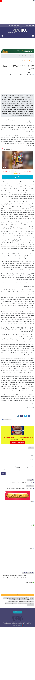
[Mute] (6, 167)
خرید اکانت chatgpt (22, 603)
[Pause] (3, 167)
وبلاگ (25, 56)
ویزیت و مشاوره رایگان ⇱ (17, 442)
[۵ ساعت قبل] (30, 577)
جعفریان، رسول (19, 56)
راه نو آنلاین (26, 598)
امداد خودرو (14, 603)
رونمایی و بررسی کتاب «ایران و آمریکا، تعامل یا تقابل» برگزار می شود (19, 482)
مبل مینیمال (6, 598)
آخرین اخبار (30, 480)
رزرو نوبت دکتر (30, 605)
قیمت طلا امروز (22, 601)
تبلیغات (12, 25)
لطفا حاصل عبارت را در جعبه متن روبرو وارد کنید (23, 467)
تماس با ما (18, 25)
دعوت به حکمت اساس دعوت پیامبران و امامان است (18, 67)
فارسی (33, 25)
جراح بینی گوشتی (29, 600)
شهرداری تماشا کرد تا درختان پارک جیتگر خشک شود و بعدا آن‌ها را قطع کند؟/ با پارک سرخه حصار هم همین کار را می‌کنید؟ (13, 576)
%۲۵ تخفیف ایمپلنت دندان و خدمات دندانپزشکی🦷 (18, 437)
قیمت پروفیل (11, 601)
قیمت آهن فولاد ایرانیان (14, 600)
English (27, 25)
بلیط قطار (16, 601)
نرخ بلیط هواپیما (8, 603)
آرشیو (9, 25)
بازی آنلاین (21, 598)
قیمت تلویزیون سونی (13, 598)
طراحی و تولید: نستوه (17, 625)
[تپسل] (2, 50)
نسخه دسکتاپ (17, 612)
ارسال (3, 473)
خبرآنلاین (17, 30)
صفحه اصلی (30, 56)
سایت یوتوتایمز (30, 603)
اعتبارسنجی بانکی (29, 601)
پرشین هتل (22, 600)
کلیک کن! (17, 177)
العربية (30, 25)
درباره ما (15, 25)
